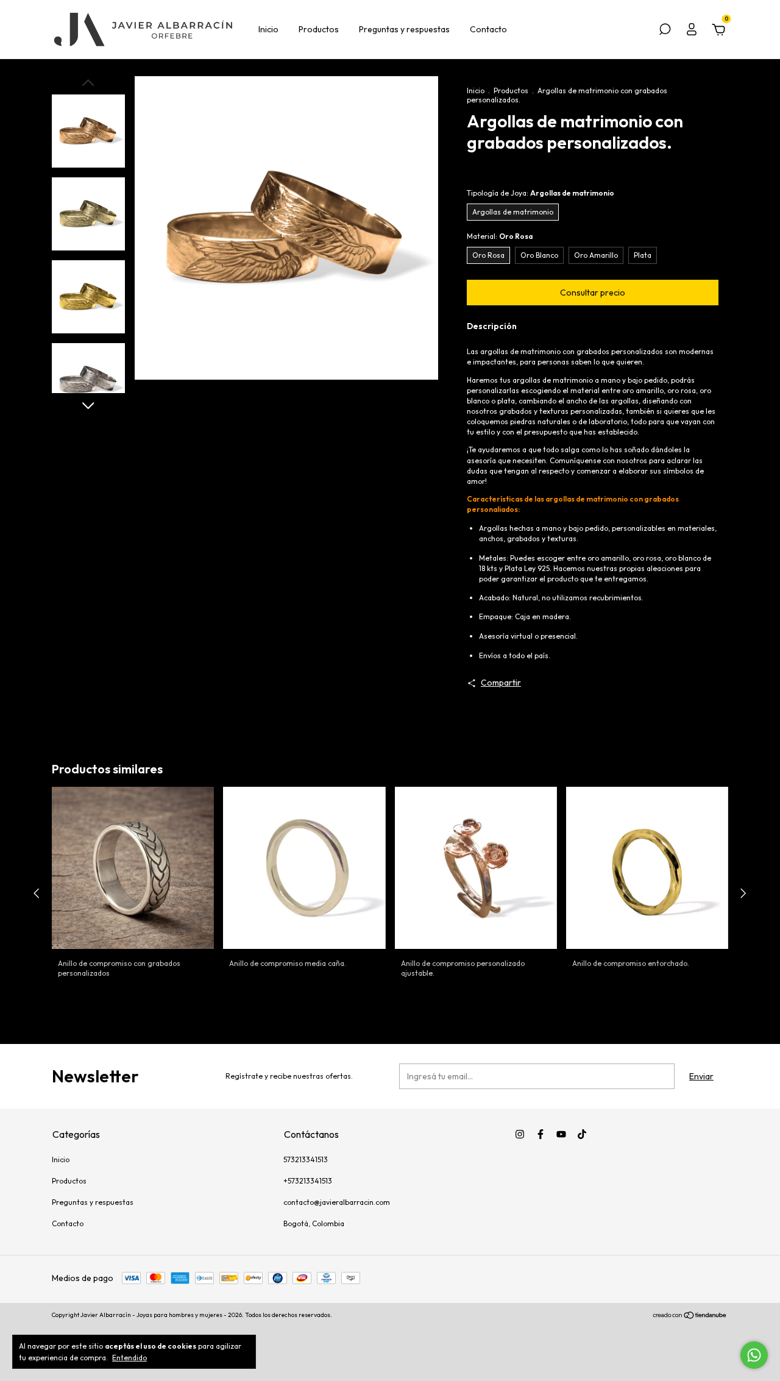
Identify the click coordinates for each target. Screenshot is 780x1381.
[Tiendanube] (690, 1316)
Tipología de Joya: (540, 192)
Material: (500, 236)
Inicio (268, 29)
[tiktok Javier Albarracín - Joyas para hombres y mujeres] (582, 1134)
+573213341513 (307, 1180)
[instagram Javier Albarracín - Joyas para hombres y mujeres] (520, 1134)
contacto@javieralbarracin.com (336, 1202)
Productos (319, 29)
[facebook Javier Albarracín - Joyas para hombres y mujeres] (540, 1134)
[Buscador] (664, 31)
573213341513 (305, 1159)
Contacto (488, 29)
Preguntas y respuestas (404, 29)
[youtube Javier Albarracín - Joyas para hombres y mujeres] (561, 1134)
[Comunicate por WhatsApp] (754, 1355)
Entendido (129, 1357)
